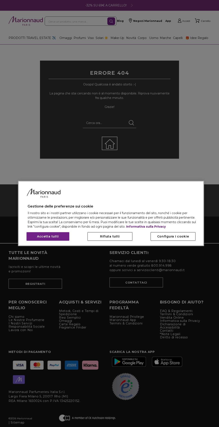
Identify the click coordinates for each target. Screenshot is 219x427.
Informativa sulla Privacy (146, 227)
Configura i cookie (173, 237)
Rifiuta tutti (110, 237)
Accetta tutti (48, 237)
